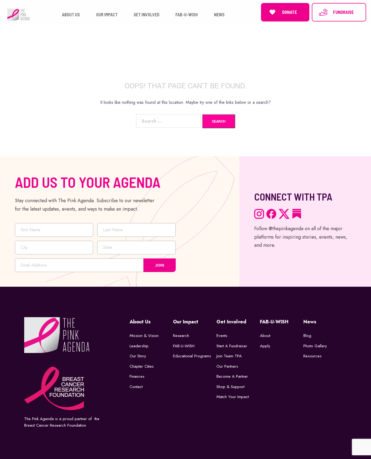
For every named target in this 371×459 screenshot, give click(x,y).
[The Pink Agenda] (18, 14)
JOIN (159, 265)
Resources (312, 356)
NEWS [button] (219, 14)
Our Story (138, 356)
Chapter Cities (142, 366)
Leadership (139, 346)
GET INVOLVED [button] (146, 14)
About (265, 336)
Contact (136, 387)
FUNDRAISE (343, 12)
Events (221, 336)
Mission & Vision (144, 336)
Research (181, 336)
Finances (137, 376)
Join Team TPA (229, 356)
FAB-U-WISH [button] (186, 14)
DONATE (289, 12)
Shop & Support (230, 387)
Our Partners (227, 366)
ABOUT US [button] (71, 14)
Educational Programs (192, 356)
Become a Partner (232, 376)
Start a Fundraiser (231, 346)
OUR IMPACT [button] (107, 14)
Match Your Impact (232, 397)
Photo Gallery (315, 346)
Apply (265, 346)
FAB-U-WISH (183, 346)
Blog (307, 336)
